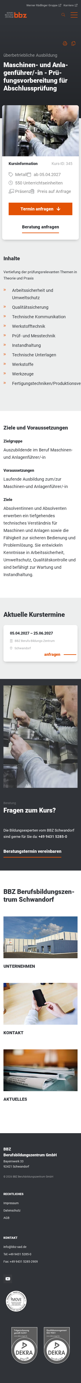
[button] (74, 14)
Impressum (11, 1203)
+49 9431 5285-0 (19, 1254)
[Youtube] (7, 1279)
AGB (6, 1218)
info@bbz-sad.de (14, 1247)
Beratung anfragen (40, 226)
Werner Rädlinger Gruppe (41, 5)
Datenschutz (12, 1210)
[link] (15, 14)
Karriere (69, 5)
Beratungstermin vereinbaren (32, 851)
